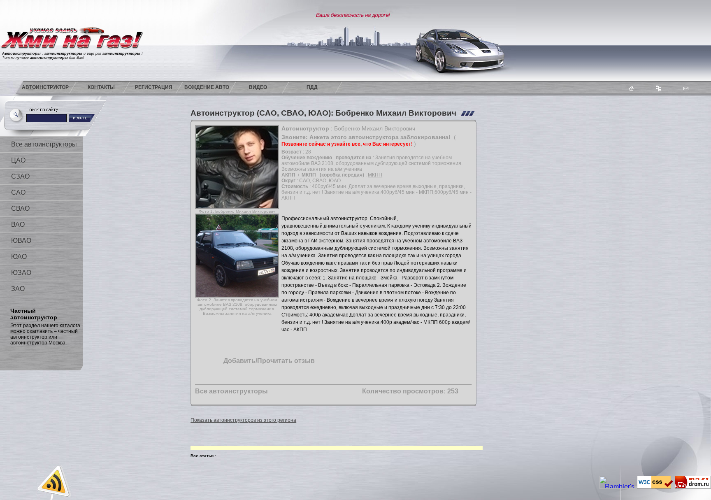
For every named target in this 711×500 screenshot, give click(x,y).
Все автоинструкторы (44, 144)
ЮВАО (21, 240)
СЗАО (20, 176)
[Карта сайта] (658, 89)
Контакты (101, 87)
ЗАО (18, 288)
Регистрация (153, 87)
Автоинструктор (45, 87)
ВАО (18, 224)
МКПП (375, 175)
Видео (258, 87)
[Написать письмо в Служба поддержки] (685, 87)
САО (18, 192)
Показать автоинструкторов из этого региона (243, 420)
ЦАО (18, 160)
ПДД (312, 87)
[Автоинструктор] (72, 78)
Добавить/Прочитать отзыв (269, 360)
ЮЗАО (21, 272)
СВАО (20, 208)
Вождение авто (206, 87)
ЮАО (19, 256)
